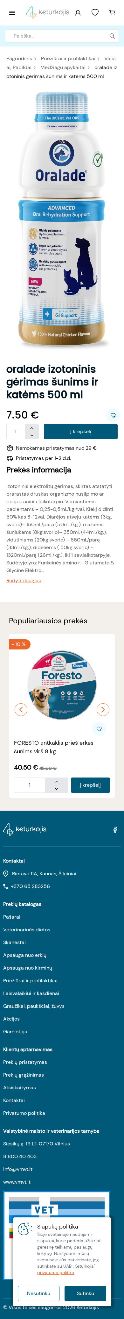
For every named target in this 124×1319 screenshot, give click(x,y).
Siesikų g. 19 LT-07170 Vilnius (36, 1143)
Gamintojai (16, 1031)
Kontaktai (14, 1100)
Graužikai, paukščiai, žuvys (34, 1006)
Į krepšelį (80, 431)
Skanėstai (14, 942)
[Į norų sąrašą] (95, 13)
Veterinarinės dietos (26, 929)
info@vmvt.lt (17, 1169)
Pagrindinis (19, 58)
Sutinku (85, 1293)
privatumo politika (55, 1272)
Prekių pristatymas (25, 1062)
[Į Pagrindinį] (47, 12)
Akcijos (11, 1018)
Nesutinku (38, 1293)
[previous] (21, 709)
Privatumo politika (24, 1113)
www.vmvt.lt (17, 1182)
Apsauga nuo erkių (24, 955)
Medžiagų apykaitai (63, 67)
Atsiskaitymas (19, 1087)
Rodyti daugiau (23, 580)
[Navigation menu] (12, 13)
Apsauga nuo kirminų (27, 967)
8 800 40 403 (20, 1156)
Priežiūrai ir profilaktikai (68, 58)
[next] (103, 709)
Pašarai (11, 917)
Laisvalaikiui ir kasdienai (31, 993)
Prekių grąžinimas (23, 1075)
